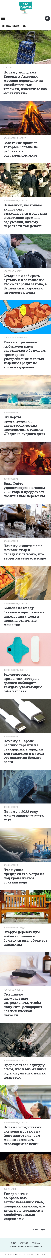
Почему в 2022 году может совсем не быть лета (24, 815)
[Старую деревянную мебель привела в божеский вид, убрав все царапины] (25, 906)
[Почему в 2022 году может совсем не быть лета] (25, 786)
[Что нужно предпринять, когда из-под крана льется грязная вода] (25, 844)
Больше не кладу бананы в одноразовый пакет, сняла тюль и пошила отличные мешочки (24, 616)
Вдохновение (11, 138)
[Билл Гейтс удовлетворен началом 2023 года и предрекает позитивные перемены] (25, 458)
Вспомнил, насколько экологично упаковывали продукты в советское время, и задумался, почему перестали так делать (25, 215)
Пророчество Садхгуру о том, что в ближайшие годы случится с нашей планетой (25, 1071)
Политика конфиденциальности (25, 1246)
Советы (8, 67)
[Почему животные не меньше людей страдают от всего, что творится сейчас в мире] (25, 520)
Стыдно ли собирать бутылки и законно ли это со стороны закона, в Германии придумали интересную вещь (25, 284)
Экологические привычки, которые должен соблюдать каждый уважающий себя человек (23, 682)
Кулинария (21, 337)
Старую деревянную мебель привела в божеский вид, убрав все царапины (25, 938)
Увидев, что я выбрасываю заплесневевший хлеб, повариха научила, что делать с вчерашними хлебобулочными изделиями (24, 1206)
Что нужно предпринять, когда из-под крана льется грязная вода (25, 875)
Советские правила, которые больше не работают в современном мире (21, 149)
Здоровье (9, 271)
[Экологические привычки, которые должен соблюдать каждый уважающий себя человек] (25, 649)
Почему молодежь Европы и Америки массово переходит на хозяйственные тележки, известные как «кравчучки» (25, 82)
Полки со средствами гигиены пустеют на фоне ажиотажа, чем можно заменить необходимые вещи (23, 1135)
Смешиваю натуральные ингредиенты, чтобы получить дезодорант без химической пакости (23, 1004)
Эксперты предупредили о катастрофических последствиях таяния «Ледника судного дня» (24, 425)
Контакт (24, 1243)
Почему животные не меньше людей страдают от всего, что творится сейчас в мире (25, 551)
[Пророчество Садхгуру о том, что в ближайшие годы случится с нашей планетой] (25, 1039)
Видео (22, 927)
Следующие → (40, 1229)
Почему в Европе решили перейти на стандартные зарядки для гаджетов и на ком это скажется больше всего (24, 751)
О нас (13, 1243)
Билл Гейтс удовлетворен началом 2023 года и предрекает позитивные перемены (24, 489)
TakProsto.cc (12, 1255)
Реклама (36, 1243)
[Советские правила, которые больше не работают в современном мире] (25, 117)
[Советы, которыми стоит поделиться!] (25, 6)
